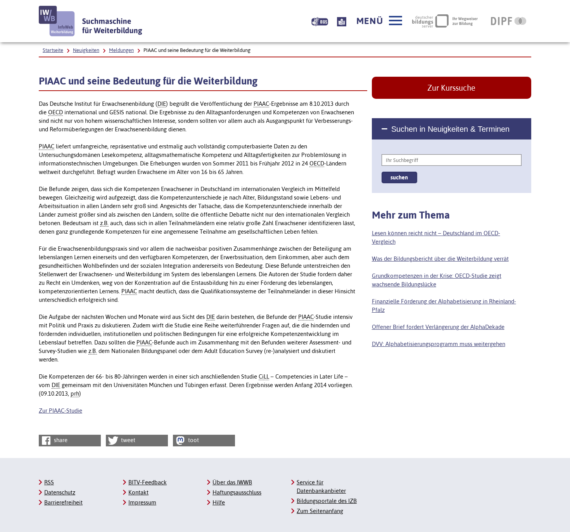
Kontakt (138, 492)
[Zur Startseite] (91, 21)
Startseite (53, 50)
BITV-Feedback (147, 482)
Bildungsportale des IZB (327, 501)
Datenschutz (59, 492)
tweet (127, 440)
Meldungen (121, 50)
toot (193, 440)
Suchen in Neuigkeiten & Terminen (450, 129)
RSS (49, 482)
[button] (379, 21)
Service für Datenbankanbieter (321, 486)
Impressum (142, 502)
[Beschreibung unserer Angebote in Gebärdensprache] (320, 21)
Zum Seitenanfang (320, 511)
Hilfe (218, 502)
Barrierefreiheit (63, 502)
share (59, 440)
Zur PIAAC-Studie (60, 410)
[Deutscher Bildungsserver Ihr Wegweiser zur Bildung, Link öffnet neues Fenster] (445, 21)
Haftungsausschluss (236, 492)
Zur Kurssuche (451, 87)
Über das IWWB (232, 482)
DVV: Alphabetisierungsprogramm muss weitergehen (438, 344)
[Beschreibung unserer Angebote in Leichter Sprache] (341, 21)
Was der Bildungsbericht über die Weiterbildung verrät (440, 258)
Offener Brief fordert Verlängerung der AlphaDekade (438, 327)
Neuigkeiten (86, 50)
